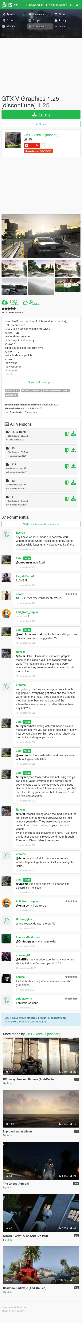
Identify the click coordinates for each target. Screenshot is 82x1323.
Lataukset (14, 304)
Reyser (20, 651)
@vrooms (22, 755)
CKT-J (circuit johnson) (41, 134)
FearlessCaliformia (28, 937)
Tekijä (27, 558)
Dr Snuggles (24, 919)
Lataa (43, 114)
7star (19, 558)
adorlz (20, 594)
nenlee (20, 977)
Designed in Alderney (14, 1307)
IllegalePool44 (25, 576)
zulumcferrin (24, 998)
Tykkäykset (34, 304)
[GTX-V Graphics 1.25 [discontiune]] (41, 236)
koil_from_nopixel (27, 612)
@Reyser (22, 726)
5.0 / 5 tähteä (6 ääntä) (12, 312)
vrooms (21, 685)
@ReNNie (22, 959)
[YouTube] (25, 139)
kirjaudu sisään (37, 1017)
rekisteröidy (58, 1017)
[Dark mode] (71, 4)
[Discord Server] (30, 139)
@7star (20, 656)
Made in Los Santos (13, 1311)
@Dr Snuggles (25, 941)
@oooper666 (24, 562)
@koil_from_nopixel (29, 634)
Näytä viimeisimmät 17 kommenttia (41, 523)
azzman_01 (23, 955)
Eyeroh (20, 532)
